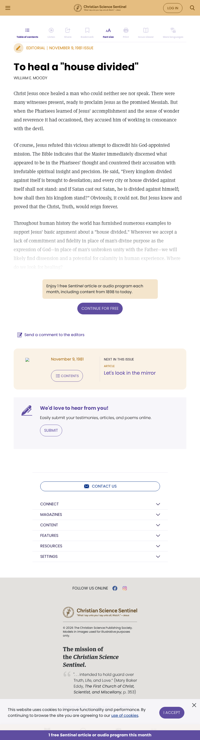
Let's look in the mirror (130, 373)
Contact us (104, 486)
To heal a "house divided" (76, 67)
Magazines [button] (51, 514)
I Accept (171, 712)
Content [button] (49, 525)
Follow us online (90, 588)
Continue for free (100, 308)
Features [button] (49, 535)
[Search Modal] (192, 8)
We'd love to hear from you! (74, 408)
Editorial (35, 48)
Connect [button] (49, 504)
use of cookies (124, 715)
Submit (51, 430)
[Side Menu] (8, 8)
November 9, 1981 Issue (71, 48)
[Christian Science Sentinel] (100, 8)
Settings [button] (49, 556)
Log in (172, 8)
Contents (70, 375)
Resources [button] (51, 546)
